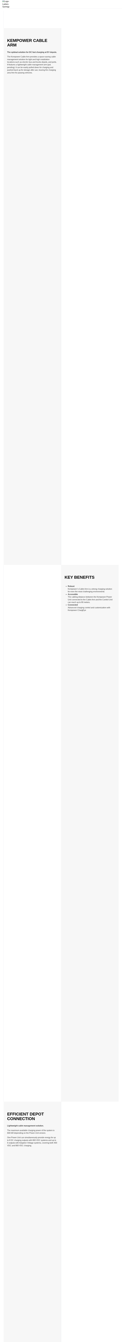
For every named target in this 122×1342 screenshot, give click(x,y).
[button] (105, 4)
